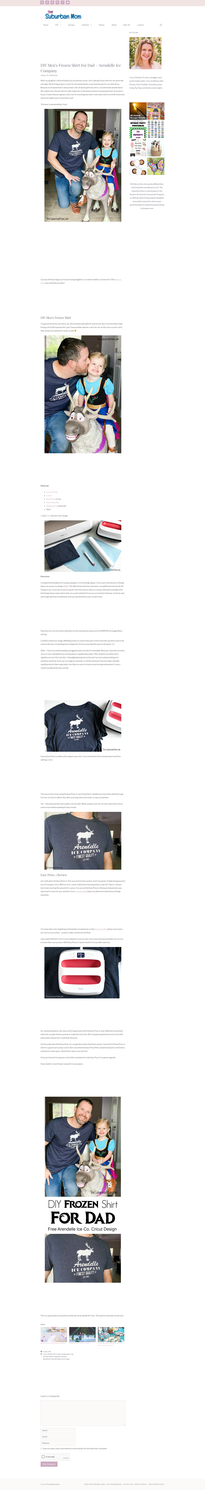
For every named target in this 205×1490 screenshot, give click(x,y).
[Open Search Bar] (161, 25)
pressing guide (81, 891)
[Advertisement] (125, 14)
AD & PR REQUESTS (114, 1484)
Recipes (71, 25)
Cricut (49, 495)
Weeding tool (52, 506)
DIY (56, 25)
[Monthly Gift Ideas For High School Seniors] (138, 148)
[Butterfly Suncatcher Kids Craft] (155, 167)
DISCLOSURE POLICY (156, 1484)
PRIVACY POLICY (141, 1484)
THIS (49, 516)
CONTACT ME (128, 1484)
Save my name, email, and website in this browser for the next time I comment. (75, 1448)
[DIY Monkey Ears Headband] (138, 167)
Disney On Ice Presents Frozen (79, 1343)
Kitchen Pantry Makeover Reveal (55, 1356)
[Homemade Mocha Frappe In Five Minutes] (155, 148)
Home (45, 25)
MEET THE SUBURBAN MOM (94, 1484)
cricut (45, 1354)
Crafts (45, 1352)
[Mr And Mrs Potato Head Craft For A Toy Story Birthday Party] (155, 111)
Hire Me (126, 25)
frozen (58, 1354)
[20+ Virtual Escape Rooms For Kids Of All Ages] (138, 111)
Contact (140, 25)
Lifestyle (85, 25)
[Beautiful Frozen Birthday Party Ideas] (54, 1334)
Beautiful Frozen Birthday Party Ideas (53, 1343)
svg (72, 1354)
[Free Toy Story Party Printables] (138, 130)
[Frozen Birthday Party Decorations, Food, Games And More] (111, 1334)
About (113, 25)
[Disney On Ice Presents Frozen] (82, 1334)
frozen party (66, 1354)
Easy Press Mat (52, 502)
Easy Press (50, 499)
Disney (102, 25)
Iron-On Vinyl (52, 492)
